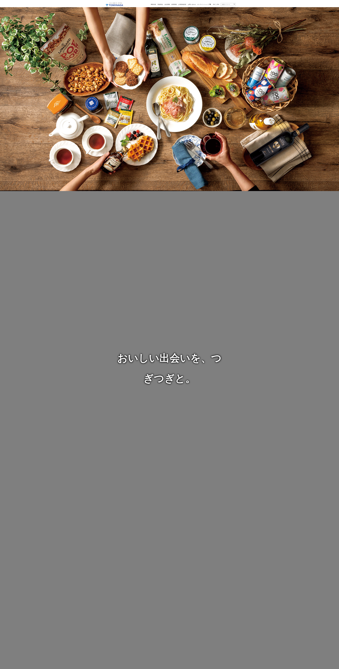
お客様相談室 (182, 4)
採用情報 (174, 4)
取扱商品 (160, 4)
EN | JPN (216, 4)
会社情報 (167, 4)
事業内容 (153, 4)
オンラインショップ (203, 4)
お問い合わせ (192, 4)
